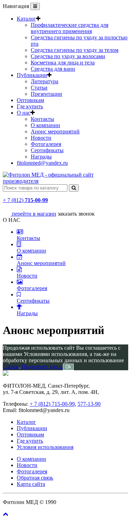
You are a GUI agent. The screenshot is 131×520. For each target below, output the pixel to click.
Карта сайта (31, 484)
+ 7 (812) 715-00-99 (52, 404)
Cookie (11, 367)
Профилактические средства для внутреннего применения (69, 28)
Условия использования (45, 447)
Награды (41, 157)
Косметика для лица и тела (63, 62)
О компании (45, 125)
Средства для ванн (53, 69)
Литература (44, 81)
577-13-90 (89, 404)
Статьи (39, 88)
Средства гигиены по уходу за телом (74, 50)
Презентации (46, 94)
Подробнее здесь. (42, 367)
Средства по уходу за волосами (68, 56)
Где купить (30, 106)
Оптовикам (30, 100)
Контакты (42, 119)
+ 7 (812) (25, 200)
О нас (23, 113)
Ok (68, 367)
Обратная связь (35, 478)
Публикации (32, 75)
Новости (41, 138)
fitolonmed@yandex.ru (42, 163)
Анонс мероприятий (55, 131)
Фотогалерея (46, 144)
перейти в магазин (33, 214)
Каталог (26, 19)
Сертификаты (47, 150)
